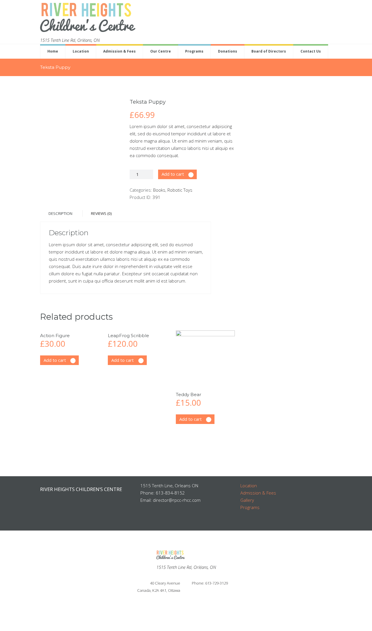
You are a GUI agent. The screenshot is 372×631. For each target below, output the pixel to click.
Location (81, 51)
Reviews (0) (101, 213)
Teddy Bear (188, 394)
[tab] (60, 213)
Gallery (247, 500)
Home (52, 51)
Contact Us (311, 51)
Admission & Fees (119, 51)
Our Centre (160, 51)
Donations (227, 51)
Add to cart (173, 174)
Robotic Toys (179, 190)
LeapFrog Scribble (128, 335)
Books (159, 190)
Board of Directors (268, 51)
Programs (194, 51)
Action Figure (55, 335)
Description (60, 213)
